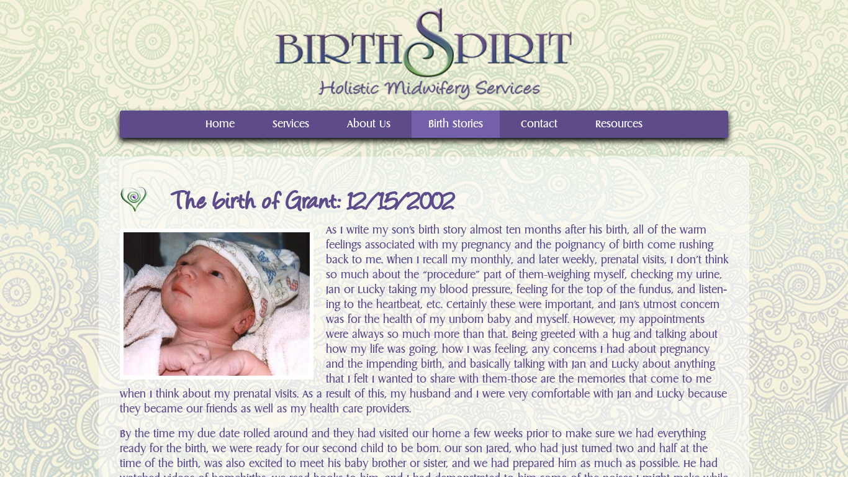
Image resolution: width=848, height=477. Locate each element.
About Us (368, 124)
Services (291, 124)
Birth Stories (455, 124)
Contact (539, 124)
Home (220, 124)
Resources (619, 124)
